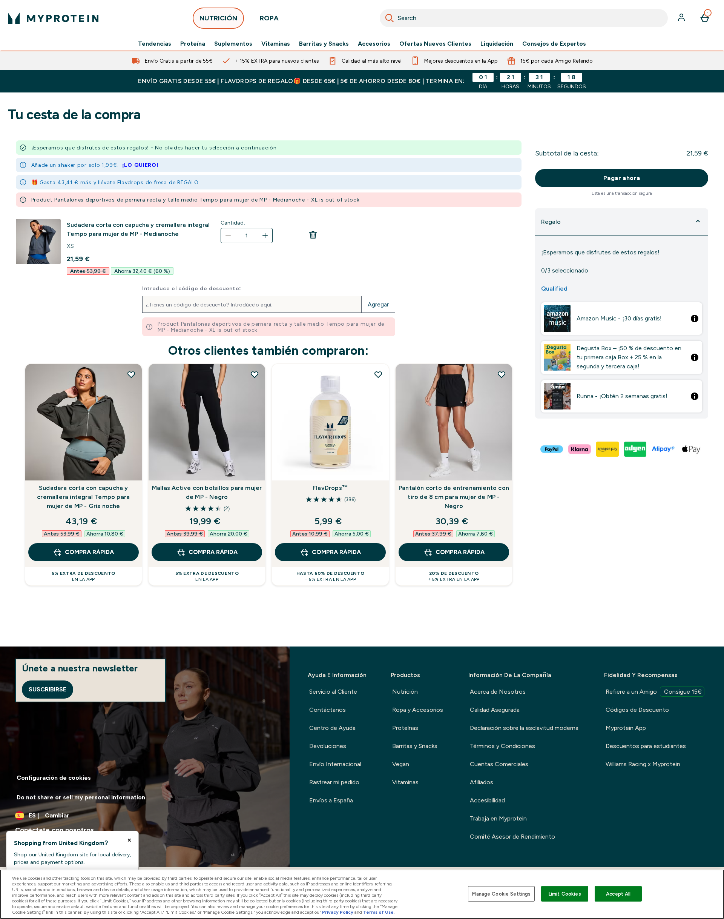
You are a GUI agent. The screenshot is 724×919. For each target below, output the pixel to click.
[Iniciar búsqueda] (389, 18)
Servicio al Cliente (333, 691)
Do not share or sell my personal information (81, 797)
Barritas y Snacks (324, 44)
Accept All (618, 893)
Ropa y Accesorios (417, 710)
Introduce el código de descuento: (191, 288)
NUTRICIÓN (218, 18)
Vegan (400, 764)
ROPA (269, 18)
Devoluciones (327, 746)
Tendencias (154, 44)
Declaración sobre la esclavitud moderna (524, 728)
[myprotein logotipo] (53, 18)
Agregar (378, 304)
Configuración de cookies (54, 777)
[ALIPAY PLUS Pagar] (663, 449)
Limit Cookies (565, 893)
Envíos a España (331, 800)
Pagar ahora (621, 178)
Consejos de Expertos (554, 44)
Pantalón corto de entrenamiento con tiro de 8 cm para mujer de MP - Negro (454, 497)
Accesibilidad (487, 800)
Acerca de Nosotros (498, 691)
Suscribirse (47, 689)
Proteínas (405, 728)
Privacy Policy (337, 912)
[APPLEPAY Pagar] (691, 449)
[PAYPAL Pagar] (552, 449)
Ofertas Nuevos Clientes (435, 44)
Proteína (192, 44)
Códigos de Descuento (637, 710)
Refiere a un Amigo (654, 691)
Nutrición (405, 691)
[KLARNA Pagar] (580, 449)
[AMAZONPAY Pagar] (608, 449)
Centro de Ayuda (332, 728)
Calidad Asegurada (495, 710)
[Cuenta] (682, 18)
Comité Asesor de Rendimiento (512, 836)
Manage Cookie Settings (501, 893)
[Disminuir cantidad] (228, 235)
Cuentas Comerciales (499, 764)
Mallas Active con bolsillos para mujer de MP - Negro (207, 492)
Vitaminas (275, 44)
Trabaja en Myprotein (498, 818)
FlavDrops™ (330, 488)
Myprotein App (626, 728)
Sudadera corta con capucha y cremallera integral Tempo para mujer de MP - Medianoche (138, 229)
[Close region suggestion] (129, 840)
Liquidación (496, 44)
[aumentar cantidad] (265, 235)
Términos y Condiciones (502, 746)
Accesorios (374, 44)
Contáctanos (327, 710)
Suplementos (233, 44)
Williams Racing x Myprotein (643, 764)
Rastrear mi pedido (334, 782)
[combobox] (524, 18)
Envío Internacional (335, 764)
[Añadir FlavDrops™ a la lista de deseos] (378, 374)
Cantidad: (233, 223)
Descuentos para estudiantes (646, 746)
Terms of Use (378, 912)
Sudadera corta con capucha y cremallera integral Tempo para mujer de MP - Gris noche (83, 497)
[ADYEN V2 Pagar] (635, 449)
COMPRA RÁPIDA (89, 552)
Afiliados (481, 782)
